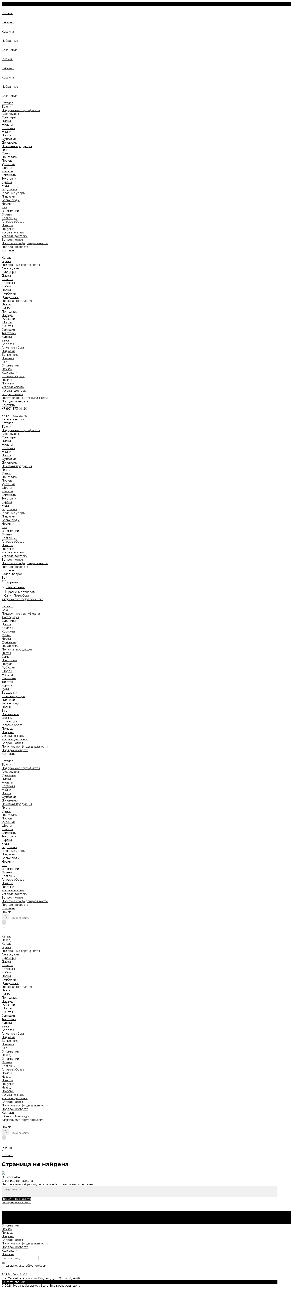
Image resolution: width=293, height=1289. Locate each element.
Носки (6, 135)
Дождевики (10, 142)
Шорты (7, 168)
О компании (10, 365)
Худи (5, 186)
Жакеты (7, 171)
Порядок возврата (15, 247)
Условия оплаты (13, 232)
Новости (8, 1254)
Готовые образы (13, 376)
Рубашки (8, 164)
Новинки (8, 358)
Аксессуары (10, 114)
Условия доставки (15, 236)
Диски (6, 121)
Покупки (8, 229)
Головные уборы (13, 193)
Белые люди (11, 200)
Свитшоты (9, 175)
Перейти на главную (16, 1199)
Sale (4, 362)
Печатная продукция (17, 146)
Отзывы (7, 214)
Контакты (8, 405)
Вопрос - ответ (12, 239)
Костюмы (8, 128)
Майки (6, 132)
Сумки (6, 153)
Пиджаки (8, 196)
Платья (6, 150)
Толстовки (9, 178)
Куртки (7, 182)
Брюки (6, 106)
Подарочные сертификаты (21, 110)
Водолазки (9, 189)
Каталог (7, 257)
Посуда (7, 160)
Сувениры (9, 117)
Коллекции (9, 372)
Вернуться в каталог (16, 1202)
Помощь (7, 380)
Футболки (9, 139)
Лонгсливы (9, 157)
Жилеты (7, 124)
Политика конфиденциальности (25, 243)
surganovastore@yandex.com (22, 1120)
